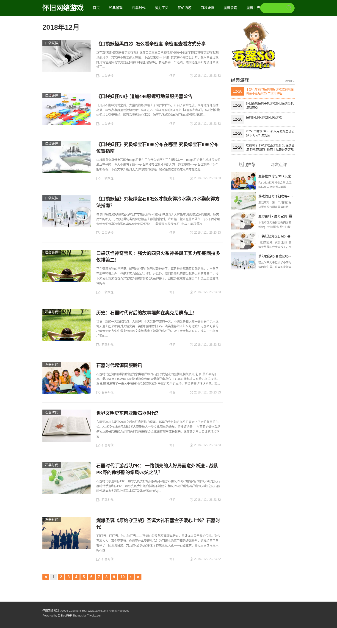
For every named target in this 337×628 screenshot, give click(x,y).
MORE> (290, 81)
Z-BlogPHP (65, 615)
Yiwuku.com (94, 615)
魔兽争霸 (230, 8)
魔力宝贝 (161, 8)
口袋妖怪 (207, 8)
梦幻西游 (184, 8)
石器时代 (139, 8)
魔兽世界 (253, 8)
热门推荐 (247, 165)
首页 (96, 8)
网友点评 (279, 165)
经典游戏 (116, 8)
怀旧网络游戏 (63, 7)
